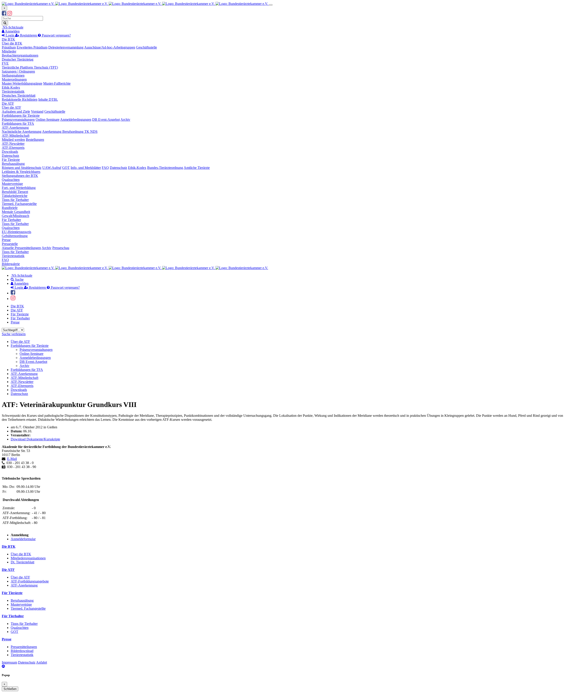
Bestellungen (35, 139)
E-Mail (12, 459)
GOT (66, 168)
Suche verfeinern (14, 334)
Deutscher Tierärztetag (17, 59)
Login (10, 35)
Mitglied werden (13, 139)
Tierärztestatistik (13, 91)
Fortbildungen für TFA (18, 123)
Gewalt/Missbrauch (15, 216)
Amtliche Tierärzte (197, 168)
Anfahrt (41, 662)
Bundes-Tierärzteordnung (165, 168)
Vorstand (37, 111)
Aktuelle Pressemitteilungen (21, 248)
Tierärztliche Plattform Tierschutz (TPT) (30, 67)
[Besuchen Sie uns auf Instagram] (9, 14)
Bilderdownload (22, 651)
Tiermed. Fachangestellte (19, 204)
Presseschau (60, 248)
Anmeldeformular (23, 539)
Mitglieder (9, 51)
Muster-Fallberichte (57, 83)
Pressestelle (10, 244)
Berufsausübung (13, 164)
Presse (6, 240)
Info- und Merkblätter (86, 168)
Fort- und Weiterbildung (19, 188)
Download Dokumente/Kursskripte (35, 439)
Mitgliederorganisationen (28, 558)
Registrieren (28, 35)
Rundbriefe (10, 208)
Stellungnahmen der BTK (20, 176)
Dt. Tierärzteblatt (22, 562)
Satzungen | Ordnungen (18, 71)
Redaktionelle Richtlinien (19, 99)
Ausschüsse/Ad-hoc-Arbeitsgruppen (109, 47)
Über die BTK (12, 43)
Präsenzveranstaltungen (18, 119)
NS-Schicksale (12, 27)
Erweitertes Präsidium (32, 47)
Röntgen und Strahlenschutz (21, 168)
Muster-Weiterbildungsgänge (22, 83)
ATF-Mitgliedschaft (15, 135)
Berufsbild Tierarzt (15, 192)
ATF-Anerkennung (15, 127)
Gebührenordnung (15, 236)
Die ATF (8, 103)
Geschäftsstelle (146, 47)
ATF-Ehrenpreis (13, 147)
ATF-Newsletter (13, 143)
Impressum (9, 662)
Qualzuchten (11, 180)
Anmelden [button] (12, 31)
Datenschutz (10, 155)
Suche (19, 279)
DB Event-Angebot (106, 119)
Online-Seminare (47, 119)
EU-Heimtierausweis (16, 232)
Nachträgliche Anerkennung (21, 131)
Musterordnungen (14, 79)
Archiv (125, 119)
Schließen (10, 689)
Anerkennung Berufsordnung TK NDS (70, 131)
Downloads (10, 151)
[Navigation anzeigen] (271, 5)
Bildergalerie (11, 264)
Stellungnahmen (13, 75)
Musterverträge (12, 184)
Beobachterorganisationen (20, 55)
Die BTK (8, 39)
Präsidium (9, 47)
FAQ (105, 168)
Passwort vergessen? (56, 35)
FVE (5, 63)
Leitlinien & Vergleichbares (21, 172)
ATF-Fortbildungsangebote (30, 581)
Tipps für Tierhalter (15, 200)
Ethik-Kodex (11, 87)
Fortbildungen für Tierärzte (21, 115)
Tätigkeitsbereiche (14, 196)
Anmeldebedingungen (75, 119)
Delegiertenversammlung (65, 47)
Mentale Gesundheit (16, 212)
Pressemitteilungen (24, 647)
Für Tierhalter (11, 220)
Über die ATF (11, 107)
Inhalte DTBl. (48, 99)
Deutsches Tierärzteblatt (18, 95)
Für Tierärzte (11, 159)
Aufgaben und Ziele (16, 111)
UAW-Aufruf (51, 168)
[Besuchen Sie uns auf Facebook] (4, 14)
